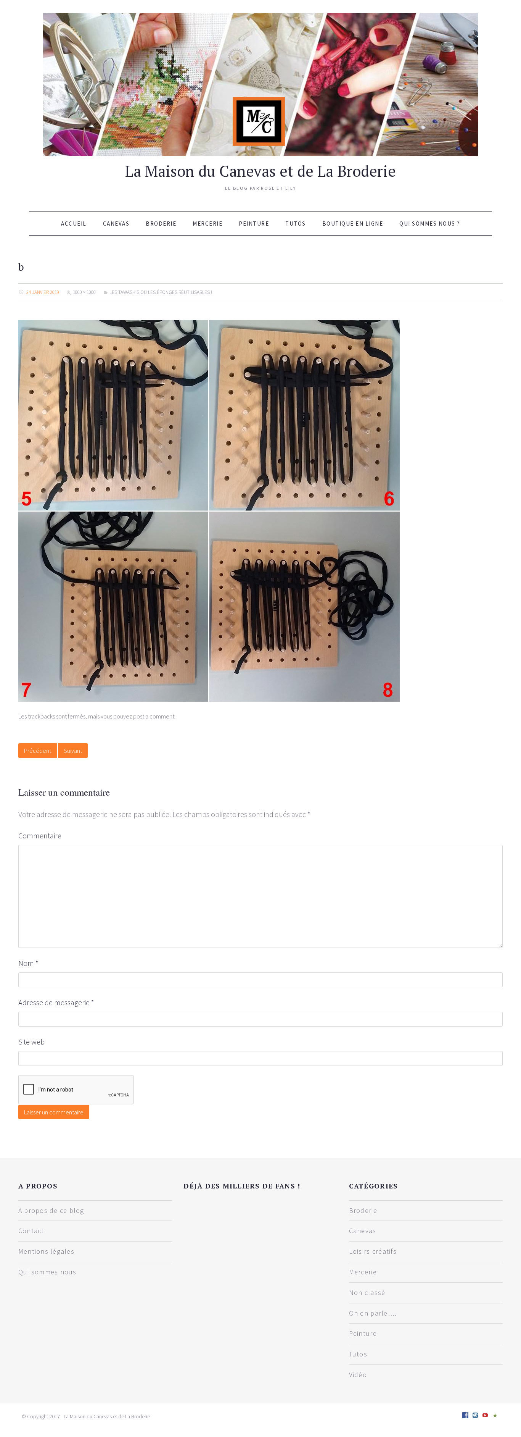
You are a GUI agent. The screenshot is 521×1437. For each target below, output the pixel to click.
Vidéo (358, 1374)
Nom (28, 963)
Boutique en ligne (352, 223)
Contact (31, 1230)
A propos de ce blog (51, 1210)
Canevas (116, 223)
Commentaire (39, 835)
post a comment (153, 716)
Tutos (295, 223)
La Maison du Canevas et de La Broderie (260, 171)
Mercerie (207, 223)
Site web (31, 1041)
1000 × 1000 (84, 292)
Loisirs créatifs (373, 1251)
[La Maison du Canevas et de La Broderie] (260, 83)
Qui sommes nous (47, 1271)
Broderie (161, 223)
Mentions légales (46, 1251)
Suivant (73, 750)
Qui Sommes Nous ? (429, 223)
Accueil (74, 223)
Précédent (37, 750)
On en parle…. (373, 1313)
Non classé (367, 1292)
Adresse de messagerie (56, 1002)
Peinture (254, 223)
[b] (209, 510)
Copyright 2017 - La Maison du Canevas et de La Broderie (88, 1416)
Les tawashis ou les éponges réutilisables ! (160, 292)
